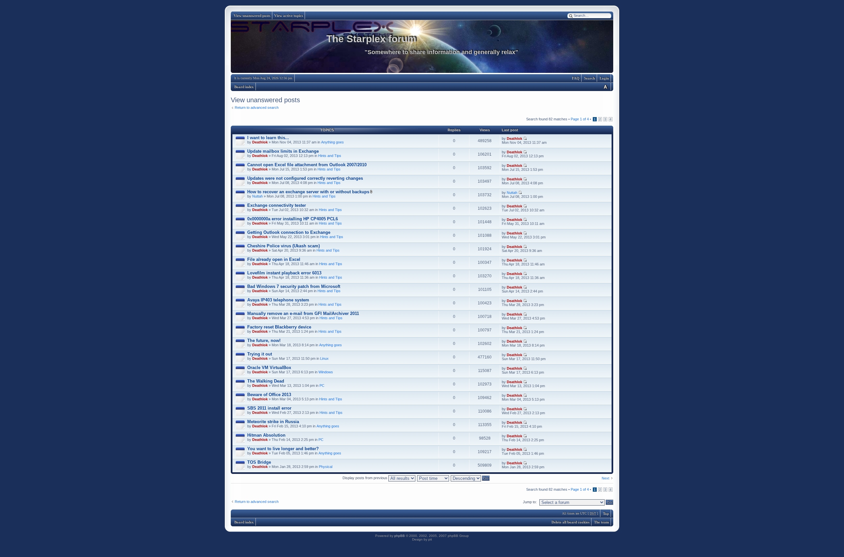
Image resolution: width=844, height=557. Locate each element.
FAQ (576, 78)
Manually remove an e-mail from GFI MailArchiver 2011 (303, 313)
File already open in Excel (273, 259)
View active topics (288, 15)
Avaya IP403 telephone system (278, 299)
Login (604, 78)
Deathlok (260, 142)
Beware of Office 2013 (269, 394)
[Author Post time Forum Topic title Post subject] (433, 478)
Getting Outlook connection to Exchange (288, 232)
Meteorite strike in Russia (273, 421)
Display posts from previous (365, 478)
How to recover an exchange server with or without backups (308, 191)
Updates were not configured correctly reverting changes (305, 178)
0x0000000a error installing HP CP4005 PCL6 (292, 218)
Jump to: (530, 502)
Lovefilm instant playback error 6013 (284, 272)
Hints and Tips (329, 156)
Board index (244, 87)
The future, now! (264, 340)
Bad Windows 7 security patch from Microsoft (293, 286)
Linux (324, 358)
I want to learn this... (268, 137)
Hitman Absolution (266, 435)
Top (606, 513)
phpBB (399, 536)
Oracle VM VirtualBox (269, 367)
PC (321, 385)
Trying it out (259, 354)
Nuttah (257, 196)
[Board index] (422, 46)
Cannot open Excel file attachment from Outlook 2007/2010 (307, 164)
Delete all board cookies (570, 522)
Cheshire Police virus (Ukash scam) (283, 245)
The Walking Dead (265, 381)
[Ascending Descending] (470, 478)
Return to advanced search (257, 107)
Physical (325, 467)
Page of (580, 119)
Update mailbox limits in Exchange (283, 151)
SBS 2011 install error (269, 408)
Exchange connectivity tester (276, 205)
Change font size (605, 86)
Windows (325, 372)
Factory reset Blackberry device (279, 327)
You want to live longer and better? (283, 448)
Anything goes (332, 142)
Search (589, 78)
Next (605, 478)
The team (601, 522)
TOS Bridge (259, 462)
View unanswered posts (252, 15)
